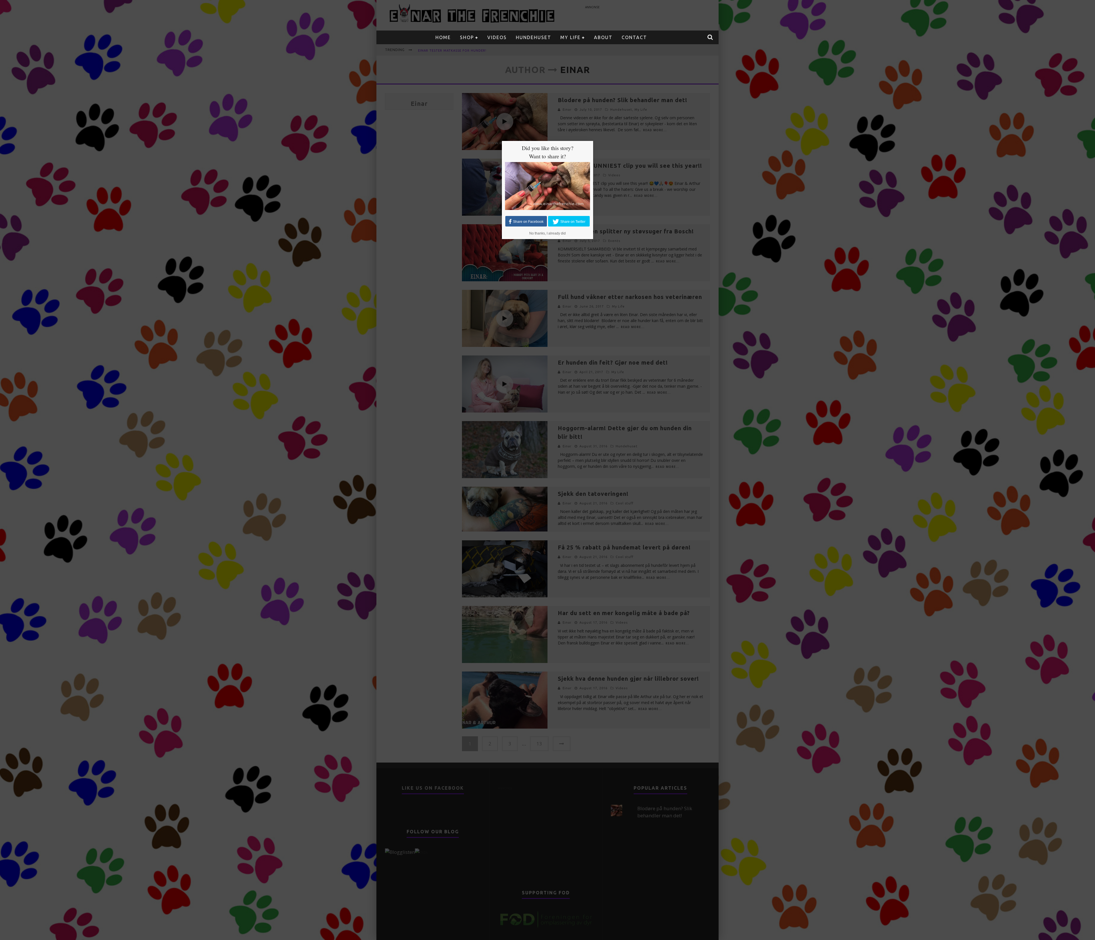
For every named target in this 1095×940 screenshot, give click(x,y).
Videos (497, 37)
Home (443, 37)
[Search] (710, 37)
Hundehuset (533, 37)
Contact (634, 37)
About (603, 37)
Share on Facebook (528, 221)
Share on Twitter (572, 221)
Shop (467, 37)
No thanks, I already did (547, 233)
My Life (570, 37)
